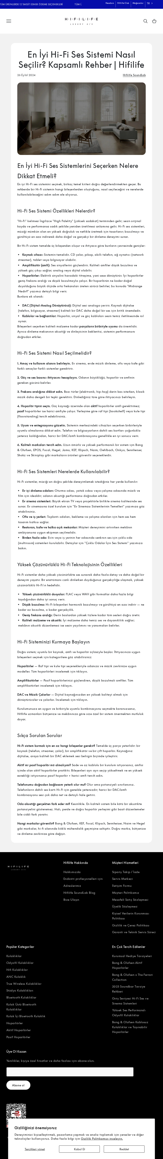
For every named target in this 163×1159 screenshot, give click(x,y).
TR (148, 3)
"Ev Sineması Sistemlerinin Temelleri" (98, 506)
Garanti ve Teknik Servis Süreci (134, 932)
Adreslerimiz (72, 885)
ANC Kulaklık (16, 976)
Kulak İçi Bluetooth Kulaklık (26, 1016)
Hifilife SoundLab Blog (79, 892)
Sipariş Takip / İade (126, 872)
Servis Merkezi (122, 878)
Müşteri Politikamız (125, 892)
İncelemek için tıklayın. (72, 699)
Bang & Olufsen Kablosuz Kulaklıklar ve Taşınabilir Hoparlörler (130, 1027)
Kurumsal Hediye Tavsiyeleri (132, 956)
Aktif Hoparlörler (18, 1030)
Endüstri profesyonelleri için (83, 878)
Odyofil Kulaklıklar (20, 962)
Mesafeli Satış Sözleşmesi (130, 899)
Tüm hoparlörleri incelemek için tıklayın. (59, 671)
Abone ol (18, 1085)
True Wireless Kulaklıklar (23, 983)
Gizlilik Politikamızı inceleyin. (102, 1138)
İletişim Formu (122, 885)
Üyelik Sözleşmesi (125, 906)
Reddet (124, 1149)
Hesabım (110, 3)
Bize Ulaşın (71, 899)
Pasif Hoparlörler (18, 1037)
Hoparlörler (14, 1023)
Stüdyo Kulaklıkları (19, 990)
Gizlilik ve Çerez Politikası (130, 925)
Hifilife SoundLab (134, 75)
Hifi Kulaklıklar (17, 969)
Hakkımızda (72, 872)
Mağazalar (138, 3)
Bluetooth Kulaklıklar (21, 997)
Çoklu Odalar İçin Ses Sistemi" (107, 543)
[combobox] (150, 3)
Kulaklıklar (14, 956)
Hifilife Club (123, 3)
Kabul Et (79, 1149)
